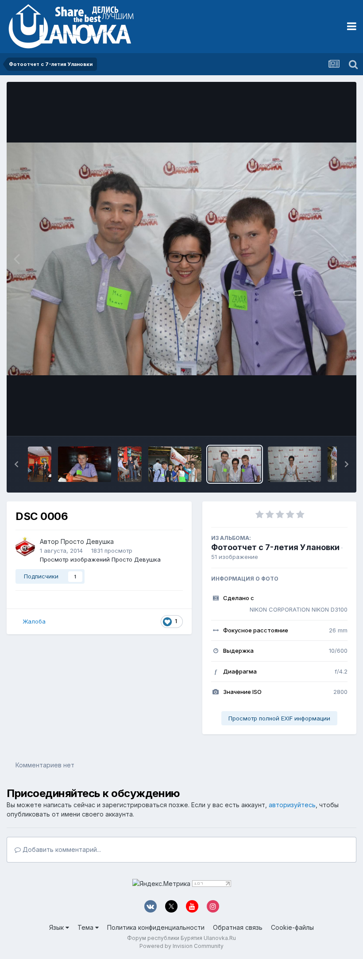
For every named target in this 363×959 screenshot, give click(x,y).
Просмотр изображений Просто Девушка (100, 559)
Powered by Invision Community (181, 946)
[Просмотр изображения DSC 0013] (174, 464)
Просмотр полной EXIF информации (279, 718)
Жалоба (34, 621)
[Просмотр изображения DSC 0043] (39, 464)
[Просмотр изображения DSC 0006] (234, 464)
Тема (86, 927)
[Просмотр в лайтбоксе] (181, 259)
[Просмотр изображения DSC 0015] (129, 464)
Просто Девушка (87, 541)
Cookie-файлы (292, 927)
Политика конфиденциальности (156, 927)
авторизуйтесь (292, 805)
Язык (57, 927)
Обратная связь (238, 927)
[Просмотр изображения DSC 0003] (294, 464)
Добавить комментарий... (61, 849)
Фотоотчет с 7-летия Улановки (275, 547)
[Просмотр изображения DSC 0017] (84, 464)
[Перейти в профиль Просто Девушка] (25, 546)
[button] (16, 464)
